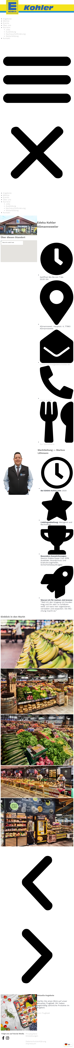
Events (6, 23)
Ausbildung (11, 32)
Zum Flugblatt (44, 1013)
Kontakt (6, 38)
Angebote (7, 19)
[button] (37, 115)
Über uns (7, 25)
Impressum (31, 1044)
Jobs (8, 30)
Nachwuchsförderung (16, 34)
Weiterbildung (12, 36)
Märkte (6, 21)
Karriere (6, 27)
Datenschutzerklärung (36, 1041)
